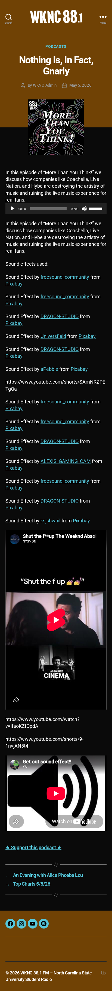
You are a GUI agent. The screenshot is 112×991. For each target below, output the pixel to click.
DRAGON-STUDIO (60, 316)
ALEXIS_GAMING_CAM (66, 461)
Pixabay (14, 284)
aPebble (49, 369)
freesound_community (65, 277)
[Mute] (84, 208)
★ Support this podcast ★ (33, 847)
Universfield (53, 336)
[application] (56, 208)
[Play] (12, 208)
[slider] (96, 208)
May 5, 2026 (80, 85)
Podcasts (55, 46)
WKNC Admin (45, 85)
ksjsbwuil (50, 520)
